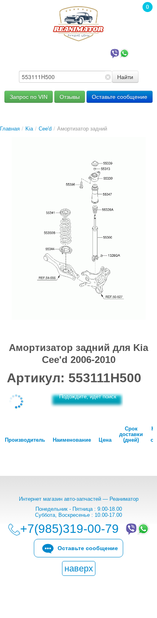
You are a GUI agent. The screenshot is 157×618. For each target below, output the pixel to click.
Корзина (143, 18)
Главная (10, 129)
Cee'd (45, 129)
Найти (125, 77)
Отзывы (70, 97)
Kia (29, 129)
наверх (78, 568)
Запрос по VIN (29, 97)
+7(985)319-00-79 (71, 52)
